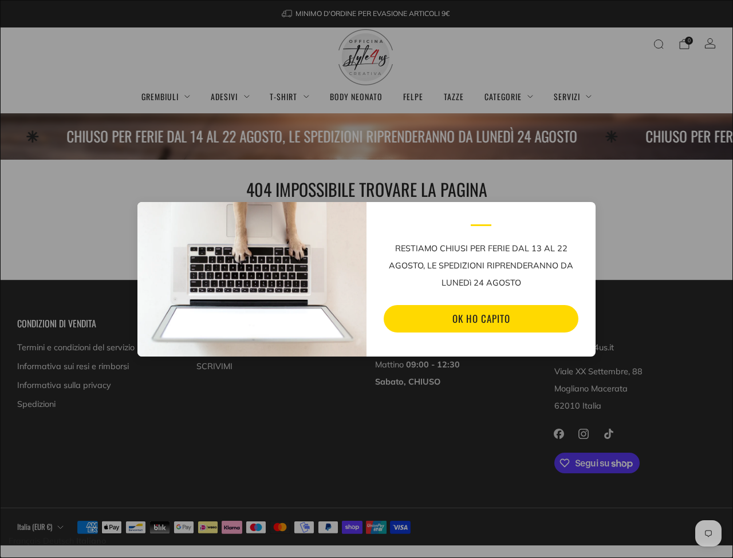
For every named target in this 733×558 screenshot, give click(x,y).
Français (25, 541)
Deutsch (58, 541)
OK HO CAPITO (481, 318)
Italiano (91, 541)
